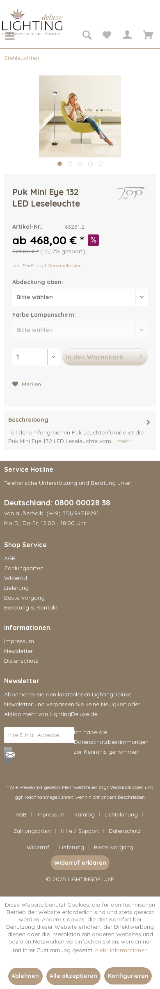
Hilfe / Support (80, 831)
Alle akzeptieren (73, 976)
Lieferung (16, 587)
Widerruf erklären (80, 862)
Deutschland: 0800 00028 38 (57, 502)
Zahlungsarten (23, 568)
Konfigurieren (128, 976)
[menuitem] (4, 36)
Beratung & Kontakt (31, 607)
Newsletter (18, 651)
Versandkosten (127, 787)
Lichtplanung (121, 814)
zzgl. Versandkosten (59, 265)
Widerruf (15, 578)
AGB (10, 558)
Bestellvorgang (24, 597)
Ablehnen (25, 976)
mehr (122, 441)
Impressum (19, 641)
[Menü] (4, 36)
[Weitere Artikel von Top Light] (132, 193)
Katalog (84, 814)
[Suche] (86, 36)
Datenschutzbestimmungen (111, 742)
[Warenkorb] (147, 36)
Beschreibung (28, 419)
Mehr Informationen (121, 950)
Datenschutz (21, 660)
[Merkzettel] (106, 36)
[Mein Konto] (127, 36)
